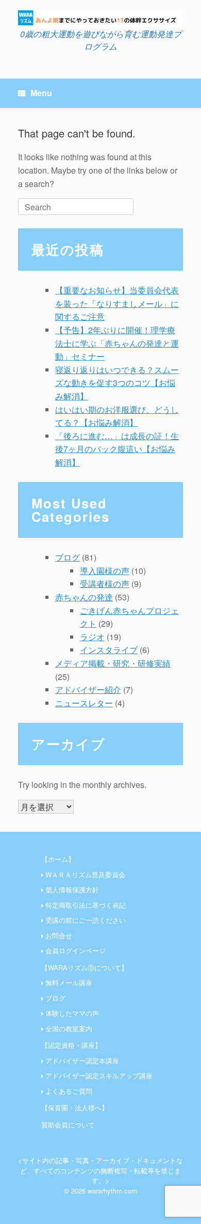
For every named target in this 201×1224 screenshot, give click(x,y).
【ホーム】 (58, 859)
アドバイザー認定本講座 (82, 1060)
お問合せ (58, 935)
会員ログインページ (75, 950)
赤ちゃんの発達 (84, 597)
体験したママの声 (72, 1013)
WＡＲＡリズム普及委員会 (85, 874)
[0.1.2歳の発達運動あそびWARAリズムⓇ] (100, 17)
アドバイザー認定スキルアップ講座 (99, 1075)
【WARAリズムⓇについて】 (84, 967)
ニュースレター (84, 703)
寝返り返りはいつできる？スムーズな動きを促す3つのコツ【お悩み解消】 (117, 383)
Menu (41, 93)
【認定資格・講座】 (71, 1045)
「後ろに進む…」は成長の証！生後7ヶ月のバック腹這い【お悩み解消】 (117, 449)
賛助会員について (68, 1124)
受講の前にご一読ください (85, 920)
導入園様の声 (104, 571)
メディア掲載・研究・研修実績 (113, 663)
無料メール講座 (68, 982)
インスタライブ (109, 650)
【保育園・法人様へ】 (74, 1107)
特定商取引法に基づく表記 (85, 905)
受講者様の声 (104, 584)
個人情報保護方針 (72, 889)
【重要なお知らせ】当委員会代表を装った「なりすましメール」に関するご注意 (117, 303)
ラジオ (92, 637)
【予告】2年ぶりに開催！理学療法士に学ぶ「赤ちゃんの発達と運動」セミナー (117, 343)
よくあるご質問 (68, 1091)
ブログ (67, 557)
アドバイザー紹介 (88, 689)
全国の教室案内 (68, 1028)
